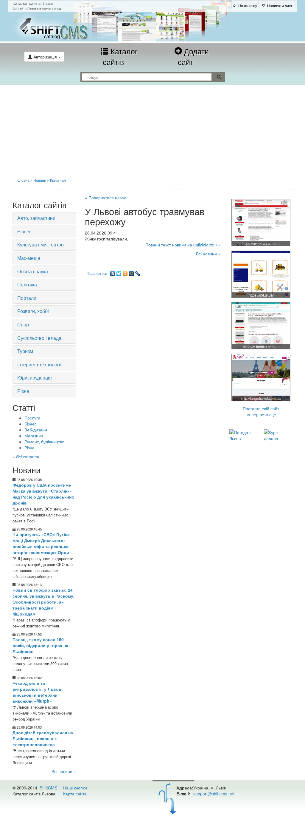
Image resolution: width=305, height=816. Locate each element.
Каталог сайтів (120, 56)
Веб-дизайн (35, 430)
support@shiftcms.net (213, 794)
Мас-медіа (28, 257)
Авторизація (45, 57)
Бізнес (24, 231)
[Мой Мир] (131, 272)
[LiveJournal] (138, 272)
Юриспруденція (34, 377)
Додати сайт (193, 56)
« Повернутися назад (105, 197)
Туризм (25, 351)
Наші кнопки (75, 788)
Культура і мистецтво (40, 244)
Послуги (32, 418)
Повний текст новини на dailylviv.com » (182, 245)
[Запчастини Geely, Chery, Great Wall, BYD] (261, 222)
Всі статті (27, 456)
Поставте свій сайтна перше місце (261, 411)
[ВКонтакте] (113, 272)
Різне (23, 391)
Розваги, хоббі (33, 311)
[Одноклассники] (125, 272)
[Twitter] (119, 272)
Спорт (24, 324)
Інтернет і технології (39, 364)
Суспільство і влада (39, 337)
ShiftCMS (48, 788)
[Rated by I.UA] (26, 806)
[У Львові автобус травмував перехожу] (56, 26)
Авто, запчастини (36, 218)
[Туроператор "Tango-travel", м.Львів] (261, 377)
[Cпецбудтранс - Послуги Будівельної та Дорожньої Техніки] (261, 274)
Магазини (33, 436)
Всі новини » (64, 771)
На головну (247, 5)
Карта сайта (75, 794)
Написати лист (279, 5)
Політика (27, 284)
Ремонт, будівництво (44, 442)
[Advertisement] (152, 130)
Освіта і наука (32, 271)
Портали (26, 297)
